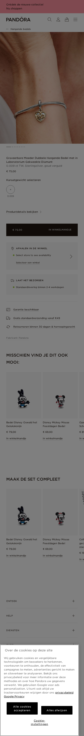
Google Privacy (14, 696)
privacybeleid (64, 692)
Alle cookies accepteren (22, 708)
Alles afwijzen (56, 710)
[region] (39, 690)
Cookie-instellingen (39, 722)
